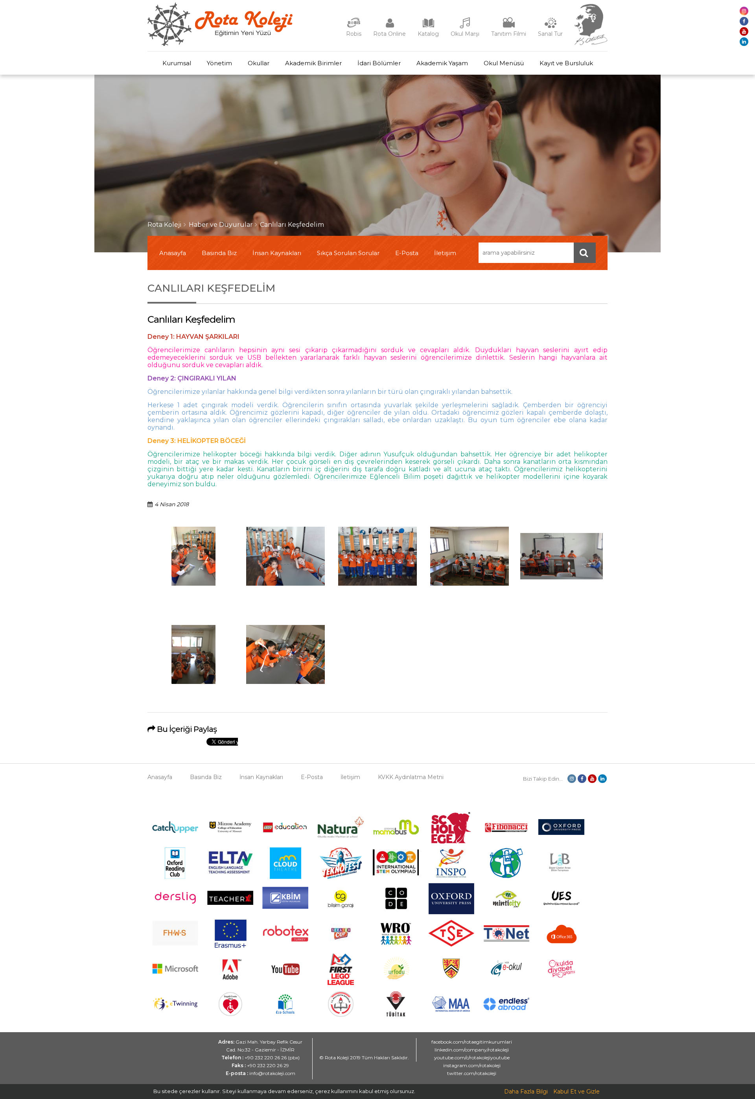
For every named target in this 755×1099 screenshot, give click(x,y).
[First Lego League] (341, 983)
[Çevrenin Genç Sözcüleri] (506, 876)
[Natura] (341, 835)
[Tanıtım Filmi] (509, 26)
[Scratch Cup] (341, 946)
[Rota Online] (390, 26)
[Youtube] (285, 983)
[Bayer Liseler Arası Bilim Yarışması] (561, 876)
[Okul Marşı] (465, 26)
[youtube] (744, 31)
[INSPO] (451, 876)
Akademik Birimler (313, 63)
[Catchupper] (175, 830)
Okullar (258, 63)
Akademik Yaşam (442, 63)
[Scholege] (451, 841)
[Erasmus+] (230, 947)
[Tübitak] (396, 1014)
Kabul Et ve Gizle (576, 1091)
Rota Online (389, 33)
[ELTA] (230, 872)
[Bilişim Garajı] (340, 912)
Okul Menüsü (504, 63)
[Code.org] (396, 912)
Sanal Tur (550, 33)
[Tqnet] (506, 939)
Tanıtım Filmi (508, 33)
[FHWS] (175, 943)
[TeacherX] (230, 902)
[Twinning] (175, 1008)
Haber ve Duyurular (221, 224)
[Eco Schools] (285, 1011)
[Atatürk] (591, 43)
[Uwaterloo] (451, 977)
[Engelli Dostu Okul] (230, 1014)
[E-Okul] (506, 974)
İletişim (445, 253)
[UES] (561, 909)
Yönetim (219, 63)
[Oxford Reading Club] (175, 876)
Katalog (428, 33)
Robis (353, 33)
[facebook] (744, 21)
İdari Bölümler (379, 63)
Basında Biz (219, 253)
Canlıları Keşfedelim (292, 224)
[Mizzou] (230, 832)
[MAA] (451, 1009)
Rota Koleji (164, 224)
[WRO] (396, 947)
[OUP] (561, 832)
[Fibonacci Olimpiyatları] (506, 830)
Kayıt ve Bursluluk (566, 63)
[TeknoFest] (341, 876)
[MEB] (341, 1014)
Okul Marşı (465, 33)
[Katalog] (428, 26)
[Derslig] (175, 908)
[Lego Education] (285, 831)
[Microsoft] (175, 979)
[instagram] (744, 11)
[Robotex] (285, 940)
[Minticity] (506, 912)
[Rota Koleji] (220, 44)
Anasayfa (172, 253)
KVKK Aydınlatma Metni (411, 777)
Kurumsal (176, 63)
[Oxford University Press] (451, 912)
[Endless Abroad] (506, 1008)
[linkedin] (744, 42)
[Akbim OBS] (285, 906)
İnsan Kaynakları (276, 253)
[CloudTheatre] (285, 876)
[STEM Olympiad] (396, 873)
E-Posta (406, 253)
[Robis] (353, 25)
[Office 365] (561, 947)
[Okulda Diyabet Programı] (561, 975)
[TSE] (451, 944)
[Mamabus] (396, 832)
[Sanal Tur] (550, 26)
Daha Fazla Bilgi (526, 1091)
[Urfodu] (396, 983)
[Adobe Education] (230, 983)
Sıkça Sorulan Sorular (348, 253)
